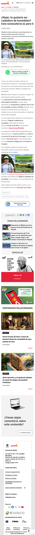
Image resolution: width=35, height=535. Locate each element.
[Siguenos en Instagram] (19, 507)
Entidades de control (11, 475)
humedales (5, 193)
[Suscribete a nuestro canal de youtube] (22, 507)
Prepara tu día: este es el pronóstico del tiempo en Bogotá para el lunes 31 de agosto (22, 245)
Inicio (2, 7)
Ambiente (16, 7)
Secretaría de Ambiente (16, 174)
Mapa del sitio (8, 528)
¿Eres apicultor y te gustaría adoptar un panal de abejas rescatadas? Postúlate (17, 379)
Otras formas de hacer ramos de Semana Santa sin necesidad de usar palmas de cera (17, 339)
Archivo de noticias (10, 478)
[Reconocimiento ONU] (7, 521)
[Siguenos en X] (16, 507)
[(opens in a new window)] (26, 215)
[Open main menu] (12, 3)
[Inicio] (5, 3)
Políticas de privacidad (16, 528)
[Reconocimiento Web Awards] (24, 521)
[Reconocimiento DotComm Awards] (15, 521)
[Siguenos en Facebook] (9, 507)
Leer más (30, 348)
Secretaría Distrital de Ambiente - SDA (15, 197)
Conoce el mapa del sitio (12, 472)
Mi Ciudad (9, 7)
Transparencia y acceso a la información (13, 482)
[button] (18, 215)
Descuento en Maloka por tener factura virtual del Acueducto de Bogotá (21, 227)
